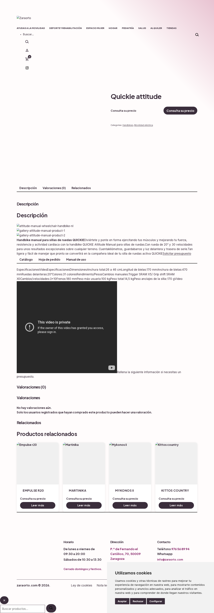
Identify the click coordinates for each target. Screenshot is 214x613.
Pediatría (128, 28)
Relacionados (81, 188)
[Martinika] (84, 463)
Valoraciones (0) (54, 188)
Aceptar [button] (122, 601)
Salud (142, 28)
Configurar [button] (155, 601)
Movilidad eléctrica (143, 125)
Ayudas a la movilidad (31, 28)
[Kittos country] (176, 463)
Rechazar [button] (138, 601)
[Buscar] (51, 608)
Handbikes (128, 125)
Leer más (37, 505)
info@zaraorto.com (170, 559)
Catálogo (26, 259)
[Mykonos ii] (130, 463)
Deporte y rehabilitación (65, 28)
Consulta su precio (180, 111)
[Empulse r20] (38, 463)
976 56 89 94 (180, 549)
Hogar (113, 28)
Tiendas (172, 28)
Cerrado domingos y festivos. (83, 569)
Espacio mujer (95, 28)
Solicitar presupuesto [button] (177, 253)
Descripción (28, 188)
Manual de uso (76, 259)
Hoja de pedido (49, 259)
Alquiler (156, 28)
